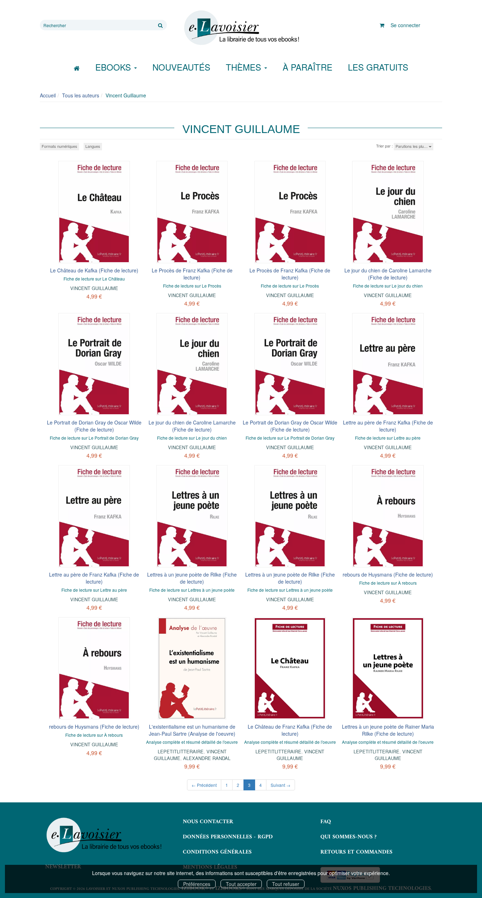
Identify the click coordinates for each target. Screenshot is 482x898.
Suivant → (280, 785)
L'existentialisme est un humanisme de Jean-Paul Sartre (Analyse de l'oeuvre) (192, 730)
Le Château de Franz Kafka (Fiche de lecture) (290, 730)
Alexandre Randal (206, 758)
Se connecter (405, 25)
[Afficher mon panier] (382, 25)
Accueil (48, 95)
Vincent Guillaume (94, 288)
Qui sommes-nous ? (348, 837)
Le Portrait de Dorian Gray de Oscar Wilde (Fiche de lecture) (94, 426)
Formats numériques (59, 146)
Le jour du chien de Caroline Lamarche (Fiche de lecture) (388, 274)
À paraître (307, 67)
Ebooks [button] (114, 67)
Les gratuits (378, 67)
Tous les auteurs (80, 95)
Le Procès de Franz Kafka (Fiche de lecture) (192, 274)
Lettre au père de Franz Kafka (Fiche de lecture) (388, 426)
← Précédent (204, 785)
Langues (92, 146)
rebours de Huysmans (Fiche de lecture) (388, 574)
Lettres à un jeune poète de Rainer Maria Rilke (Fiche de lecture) (388, 730)
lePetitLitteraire (181, 751)
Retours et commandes (356, 852)
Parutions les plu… (412, 146)
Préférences (196, 883)
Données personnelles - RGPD (228, 837)
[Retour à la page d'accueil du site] (241, 27)
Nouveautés (181, 67)
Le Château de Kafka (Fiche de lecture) (94, 270)
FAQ (325, 822)
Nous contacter (208, 822)
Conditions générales (217, 852)
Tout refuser (285, 883)
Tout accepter (241, 883)
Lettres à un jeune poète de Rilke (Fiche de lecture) (192, 578)
